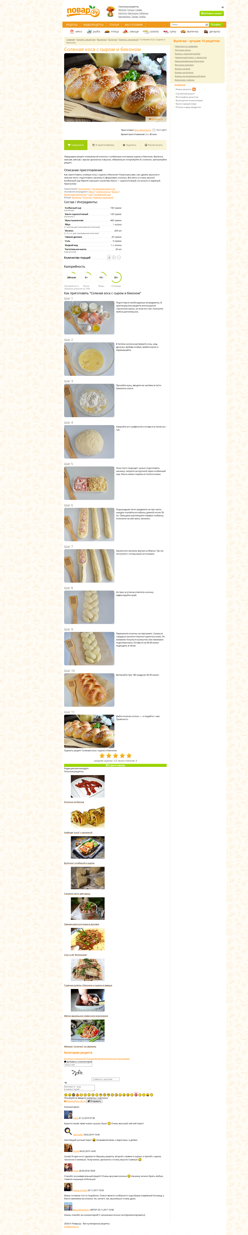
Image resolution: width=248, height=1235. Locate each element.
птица (115, 31)
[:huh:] (151, 1095)
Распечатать (155, 145)
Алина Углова (80, 1190)
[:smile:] (120, 1095)
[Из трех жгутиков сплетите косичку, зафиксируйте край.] (89, 608)
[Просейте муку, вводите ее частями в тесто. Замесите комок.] (89, 401)
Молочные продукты (75, 194)
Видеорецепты (94, 24)
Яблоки (122, 9)
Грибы (142, 16)
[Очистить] (206, 25)
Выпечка (76, 197)
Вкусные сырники (184, 64)
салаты (154, 31)
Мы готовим (134, 24)
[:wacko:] (93, 1095)
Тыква (134, 16)
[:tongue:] (124, 1095)
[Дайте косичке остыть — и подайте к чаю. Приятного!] (89, 732)
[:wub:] (136, 1094)
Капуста (122, 13)
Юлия (76, 1151)
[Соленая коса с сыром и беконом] (115, 87)
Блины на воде (182, 68)
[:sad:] (89, 1095)
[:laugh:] (147, 1095)
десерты (214, 31)
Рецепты (72, 24)
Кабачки (143, 13)
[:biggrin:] (112, 1095)
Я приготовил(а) (104, 145)
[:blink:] (85, 1095)
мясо (79, 31)
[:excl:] (77, 1095)
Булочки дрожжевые (119, 1058)
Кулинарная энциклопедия (189, 100)
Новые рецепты (183, 89)
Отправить (95, 1101)
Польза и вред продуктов (188, 107)
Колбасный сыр (102, 194)
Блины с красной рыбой (187, 53)
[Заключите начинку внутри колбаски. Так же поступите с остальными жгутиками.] (89, 566)
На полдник (84, 188)
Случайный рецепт (185, 93)
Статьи (114, 24)
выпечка (192, 31)
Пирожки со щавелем (186, 46)
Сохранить (77, 145)
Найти (217, 24)
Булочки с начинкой (75, 1058)
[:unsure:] (100, 1095)
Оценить (130, 145)
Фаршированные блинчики (189, 61)
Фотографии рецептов (187, 97)
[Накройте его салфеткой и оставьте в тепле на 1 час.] (89, 442)
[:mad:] (65, 1095)
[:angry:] (128, 1095)
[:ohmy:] (69, 1095)
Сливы (138, 9)
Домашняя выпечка (97, 1058)
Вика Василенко (81, 1209)
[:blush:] (116, 1095)
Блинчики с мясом (184, 79)
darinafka (78, 1134)
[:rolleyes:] (104, 1095)
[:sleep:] (140, 1095)
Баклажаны (124, 16)
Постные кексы (183, 49)
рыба (96, 31)
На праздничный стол (103, 188)
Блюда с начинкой (103, 197)
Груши (130, 9)
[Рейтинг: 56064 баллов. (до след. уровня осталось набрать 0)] (154, 130)
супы (173, 31)
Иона (75, 1170)
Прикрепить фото (76, 1101)
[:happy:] (97, 1095)
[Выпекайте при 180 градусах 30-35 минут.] (89, 690)
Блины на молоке (184, 72)
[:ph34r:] (73, 1095)
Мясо (91, 191)
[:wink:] (81, 1095)
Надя (75, 1118)
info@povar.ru (71, 1226)
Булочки (87, 197)
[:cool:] (108, 1095)
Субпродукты (103, 191)
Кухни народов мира (186, 103)
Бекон (115, 191)
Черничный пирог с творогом (191, 57)
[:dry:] (143, 1095)
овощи (134, 31)
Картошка (133, 13)
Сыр (90, 194)
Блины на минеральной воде (190, 76)
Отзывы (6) (157, 119)
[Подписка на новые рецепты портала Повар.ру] (194, 90)
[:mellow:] (131, 1095)
